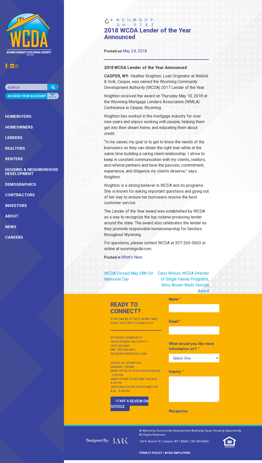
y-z (152, 21)
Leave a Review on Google (129, 404)
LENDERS (14, 137)
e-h (124, 21)
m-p (135, 21)
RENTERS (14, 159)
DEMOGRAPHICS (20, 184)
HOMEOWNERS (19, 127)
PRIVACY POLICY (150, 453)
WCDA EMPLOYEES (177, 453)
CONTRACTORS (20, 195)
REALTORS (15, 148)
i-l (129, 20)
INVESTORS (16, 205)
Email (175, 321)
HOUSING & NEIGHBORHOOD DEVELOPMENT (31, 171)
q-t (141, 21)
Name (175, 299)
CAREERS (14, 237)
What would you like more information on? (191, 346)
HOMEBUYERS (18, 116)
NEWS (10, 227)
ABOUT (11, 216)
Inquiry (176, 371)
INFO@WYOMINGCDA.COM (128, 353)
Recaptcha (178, 410)
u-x (146, 21)
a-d (118, 21)
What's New (131, 257)
